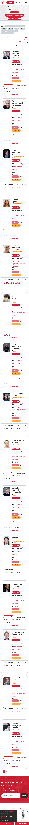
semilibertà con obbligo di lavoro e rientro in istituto (15, 26)
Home (9, 9)
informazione (14, 94)
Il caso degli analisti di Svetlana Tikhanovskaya (18, 71)
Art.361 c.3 (17, 88)
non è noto (22, 28)
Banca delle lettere (17, 64)
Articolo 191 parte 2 (15, 527)
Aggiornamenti (7, 823)
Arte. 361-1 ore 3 (7, 91)
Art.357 (12, 88)
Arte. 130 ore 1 (6, 88)
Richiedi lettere (15, 61)
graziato (3, 30)
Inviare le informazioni (8, 85)
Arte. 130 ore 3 (6, 187)
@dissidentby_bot (17, 808)
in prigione (4, 28)
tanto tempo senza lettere (12, 30)
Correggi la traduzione (21, 85)
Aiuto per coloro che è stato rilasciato (14, 15)
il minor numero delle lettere (7, 33)
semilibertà (10, 28)
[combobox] (3, 46)
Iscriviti (24, 796)
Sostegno (10, 2)
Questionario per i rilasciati (14, 18)
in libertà (16, 28)
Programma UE (14, 12)
